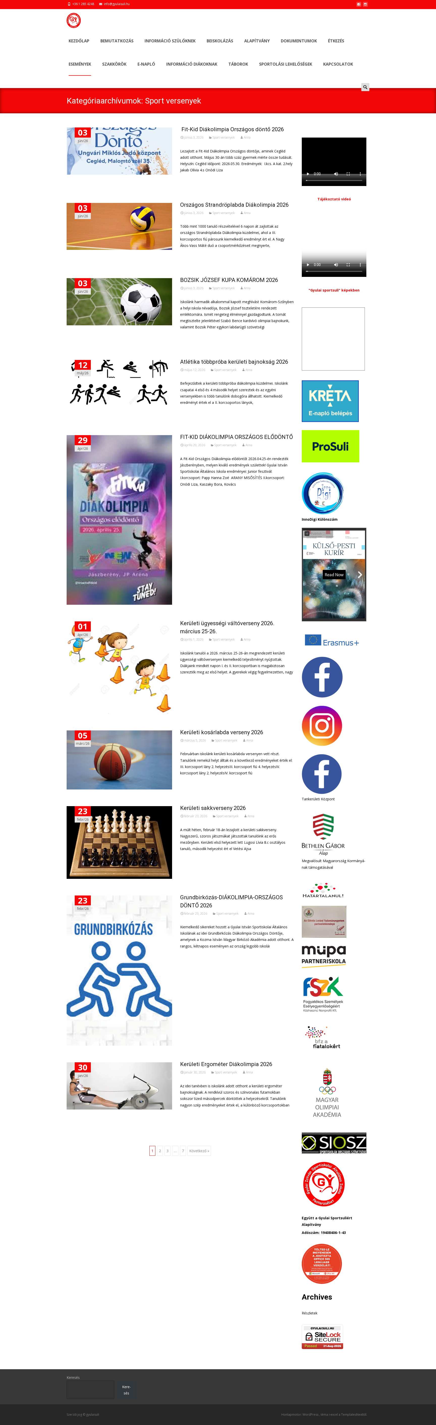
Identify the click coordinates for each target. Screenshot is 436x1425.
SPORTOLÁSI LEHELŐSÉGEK (285, 64)
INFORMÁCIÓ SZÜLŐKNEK (170, 41)
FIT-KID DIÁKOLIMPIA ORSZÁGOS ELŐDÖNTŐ (236, 437)
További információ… (199, 179)
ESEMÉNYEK (80, 64)
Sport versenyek (223, 137)
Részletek (309, 1313)
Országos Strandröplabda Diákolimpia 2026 (234, 205)
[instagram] (365, 5)
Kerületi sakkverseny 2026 (213, 808)
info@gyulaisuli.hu (117, 4)
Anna (247, 137)
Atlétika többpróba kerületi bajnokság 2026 (234, 362)
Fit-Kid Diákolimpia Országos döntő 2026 (232, 129)
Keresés (73, 1377)
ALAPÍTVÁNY (257, 41)
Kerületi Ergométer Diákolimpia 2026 (226, 1064)
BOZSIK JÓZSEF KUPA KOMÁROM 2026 (229, 280)
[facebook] (358, 5)
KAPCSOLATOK (338, 64)
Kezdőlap (79, 41)
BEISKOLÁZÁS (220, 41)
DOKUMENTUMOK (299, 41)
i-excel (334, 1414)
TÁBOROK (238, 64)
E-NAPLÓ (146, 64)
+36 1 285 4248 (83, 4)
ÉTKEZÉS (336, 41)
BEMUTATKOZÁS (116, 41)
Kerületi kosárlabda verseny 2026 (221, 732)
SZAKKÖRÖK (114, 64)
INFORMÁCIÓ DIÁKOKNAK (191, 64)
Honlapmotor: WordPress (300, 1414)
